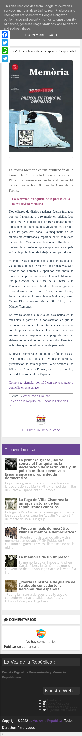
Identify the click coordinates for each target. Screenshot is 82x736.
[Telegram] (5, 59)
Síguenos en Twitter (61, 709)
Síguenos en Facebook (62, 706)
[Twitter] (5, 43)
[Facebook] (5, 35)
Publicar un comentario (21, 646)
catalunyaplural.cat (36, 396)
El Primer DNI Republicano (41, 430)
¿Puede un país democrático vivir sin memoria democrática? (47, 530)
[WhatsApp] (5, 51)
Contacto (54, 700)
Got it (54, 35)
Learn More (35, 35)
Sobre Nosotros (58, 703)
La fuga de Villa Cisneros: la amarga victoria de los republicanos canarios (43, 503)
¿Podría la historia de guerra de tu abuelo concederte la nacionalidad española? (47, 585)
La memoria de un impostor (44, 557)
